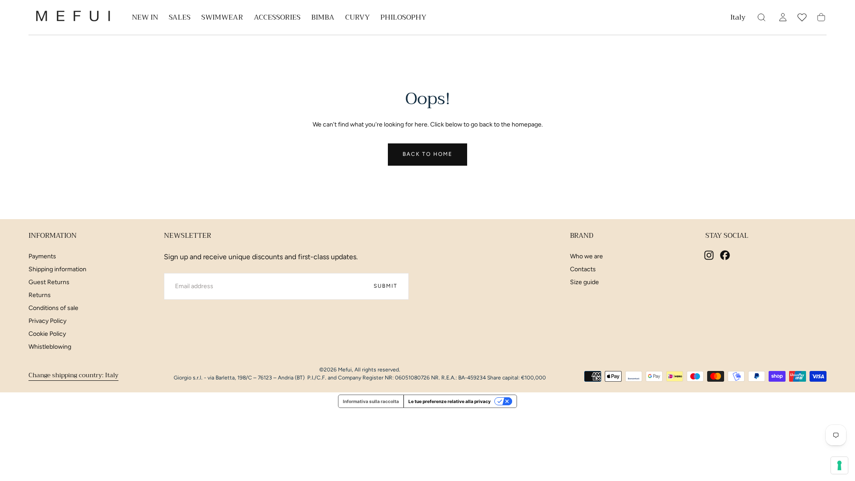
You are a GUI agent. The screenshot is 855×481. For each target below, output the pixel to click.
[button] (737, 18)
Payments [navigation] (42, 256)
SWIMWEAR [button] (222, 18)
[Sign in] (783, 17)
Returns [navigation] (39, 295)
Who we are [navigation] (586, 256)
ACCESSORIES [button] (277, 18)
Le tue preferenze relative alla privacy (449, 401)
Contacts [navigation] (583, 269)
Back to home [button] (427, 154)
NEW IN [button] (145, 18)
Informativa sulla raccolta (371, 401)
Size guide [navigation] (584, 282)
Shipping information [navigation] (57, 269)
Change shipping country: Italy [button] (73, 375)
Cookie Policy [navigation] (47, 334)
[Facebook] (725, 255)
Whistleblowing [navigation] (49, 347)
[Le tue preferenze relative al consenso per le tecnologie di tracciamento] (839, 465)
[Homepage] (73, 17)
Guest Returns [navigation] (48, 282)
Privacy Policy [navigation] (47, 321)
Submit (386, 286)
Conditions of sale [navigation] (53, 308)
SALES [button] (180, 18)
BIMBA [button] (322, 18)
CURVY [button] (357, 18)
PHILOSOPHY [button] (403, 18)
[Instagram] (709, 255)
